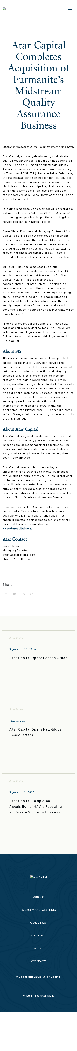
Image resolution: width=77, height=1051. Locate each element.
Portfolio (38, 935)
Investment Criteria (38, 909)
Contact (38, 961)
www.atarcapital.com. (17, 528)
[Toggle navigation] (69, 9)
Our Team (38, 922)
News (38, 948)
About (38, 896)
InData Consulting (44, 995)
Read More (18, 670)
